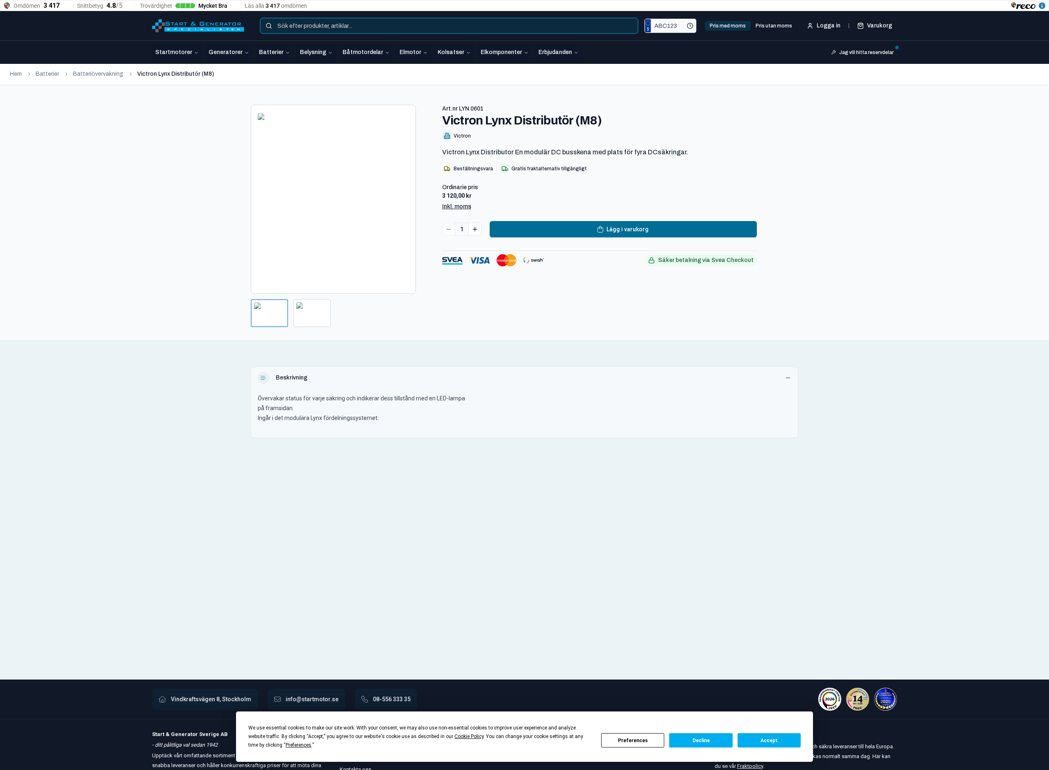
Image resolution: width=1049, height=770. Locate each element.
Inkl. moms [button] (456, 206)
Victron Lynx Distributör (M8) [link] (175, 74)
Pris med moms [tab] (728, 26)
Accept (769, 740)
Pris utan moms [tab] (774, 26)
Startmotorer (173, 52)
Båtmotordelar (363, 52)
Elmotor (410, 52)
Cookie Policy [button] (469, 736)
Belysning (313, 52)
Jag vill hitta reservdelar (866, 52)
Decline (701, 740)
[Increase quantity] (474, 229)
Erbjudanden (555, 52)
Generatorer (226, 52)
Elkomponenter (501, 52)
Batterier (271, 52)
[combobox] (449, 25)
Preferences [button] (298, 745)
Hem (16, 74)
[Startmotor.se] (198, 26)
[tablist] (751, 25)
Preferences (633, 740)
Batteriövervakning (98, 74)
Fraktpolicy (750, 766)
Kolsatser (451, 52)
